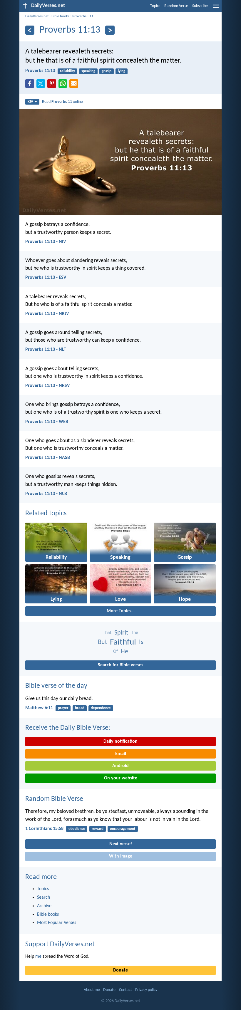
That (107, 632)
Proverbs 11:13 (40, 70)
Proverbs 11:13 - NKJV (47, 313)
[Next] (109, 30)
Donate (120, 970)
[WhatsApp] (64, 84)
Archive (44, 906)
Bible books (60, 16)
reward (97, 829)
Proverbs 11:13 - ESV (45, 277)
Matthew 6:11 (39, 708)
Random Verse (176, 6)
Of (115, 651)
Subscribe (200, 6)
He (124, 651)
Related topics (45, 513)
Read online (62, 102)
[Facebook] (30, 85)
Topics (155, 6)
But (102, 642)
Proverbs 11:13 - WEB (46, 422)
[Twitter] (42, 85)
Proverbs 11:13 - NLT (45, 349)
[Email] (75, 85)
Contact (125, 990)
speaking (88, 71)
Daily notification (120, 741)
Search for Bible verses (120, 665)
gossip (106, 71)
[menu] (216, 8)
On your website (120, 778)
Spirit (121, 633)
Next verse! (120, 844)
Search (43, 897)
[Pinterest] (52, 85)
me (38, 956)
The (134, 632)
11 (91, 16)
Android (120, 766)
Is (141, 642)
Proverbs (79, 16)
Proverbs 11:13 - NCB (46, 493)
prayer (63, 708)
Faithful (123, 642)
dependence (101, 708)
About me (92, 990)
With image (120, 856)
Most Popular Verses (56, 922)
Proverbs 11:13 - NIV (45, 241)
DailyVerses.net (36, 16)
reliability (67, 71)
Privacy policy (146, 990)
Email (120, 753)
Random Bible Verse (54, 799)
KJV (30, 102)
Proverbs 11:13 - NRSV (47, 385)
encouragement (122, 829)
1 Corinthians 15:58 (44, 828)
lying (121, 71)
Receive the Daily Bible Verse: (67, 728)
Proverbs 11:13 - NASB (47, 457)
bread (79, 708)
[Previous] (29, 30)
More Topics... (121, 611)
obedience (76, 829)
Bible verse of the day (56, 685)
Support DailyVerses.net (60, 944)
